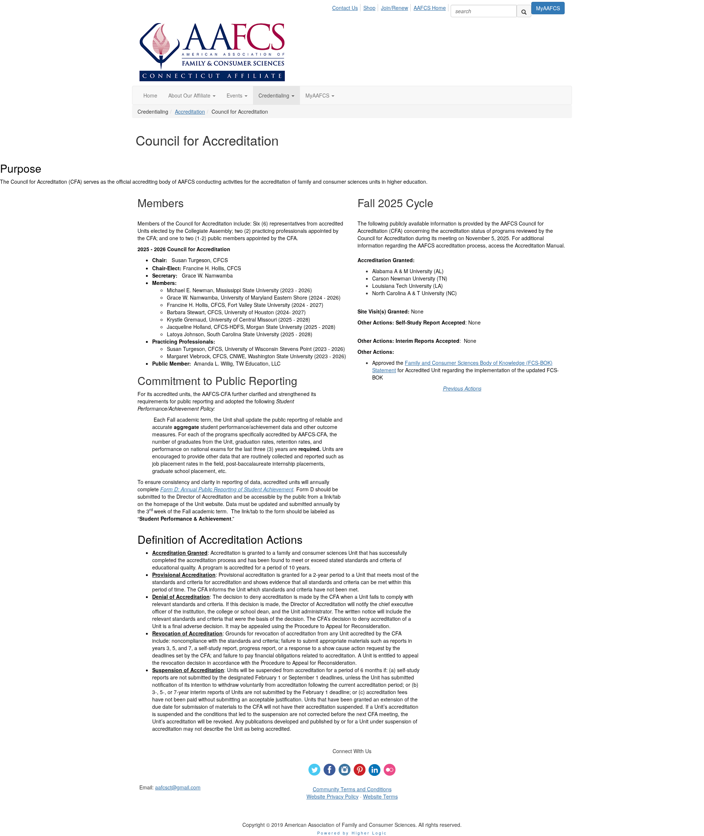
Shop (369, 7)
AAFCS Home (430, 7)
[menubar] (391, 6)
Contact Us (345, 7)
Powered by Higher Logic (352, 833)
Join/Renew (394, 7)
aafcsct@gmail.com (178, 787)
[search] (524, 11)
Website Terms (380, 796)
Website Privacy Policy (333, 796)
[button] (192, 95)
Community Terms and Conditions (352, 789)
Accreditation (190, 111)
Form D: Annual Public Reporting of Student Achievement (226, 489)
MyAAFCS (548, 8)
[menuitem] (347, 6)
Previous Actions (462, 388)
